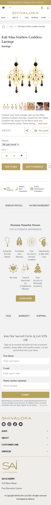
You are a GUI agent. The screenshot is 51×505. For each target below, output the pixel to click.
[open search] (10, 8)
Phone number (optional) (14, 381)
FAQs (27, 17)
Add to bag (11, 167)
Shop (11, 26)
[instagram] (4, 424)
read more (42, 123)
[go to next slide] (46, 75)
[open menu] (3, 8)
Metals (5, 140)
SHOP (3, 17)
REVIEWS (34, 17)
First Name (8, 356)
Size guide (43, 130)
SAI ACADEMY (8, 479)
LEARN (43, 17)
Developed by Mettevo (25, 499)
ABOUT (15, 17)
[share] (27, 130)
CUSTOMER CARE (10, 445)
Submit (25, 395)
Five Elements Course (12, 488)
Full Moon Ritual (9, 483)
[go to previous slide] (4, 75)
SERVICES (6, 451)
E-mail (6, 368)
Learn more (25, 298)
